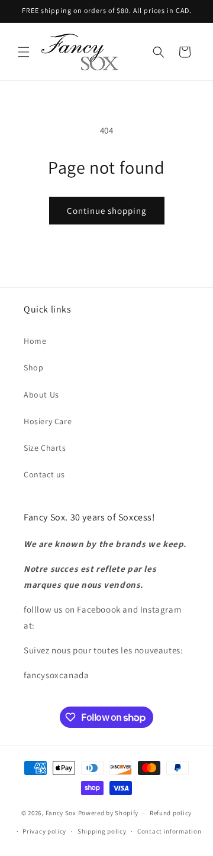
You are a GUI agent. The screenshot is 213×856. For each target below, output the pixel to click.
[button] (24, 52)
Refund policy (171, 813)
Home (35, 341)
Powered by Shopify (108, 813)
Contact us (44, 474)
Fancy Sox (61, 813)
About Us (41, 394)
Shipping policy (102, 831)
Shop (33, 367)
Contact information (169, 831)
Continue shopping (107, 210)
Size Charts (45, 447)
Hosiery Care (48, 421)
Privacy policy (44, 831)
